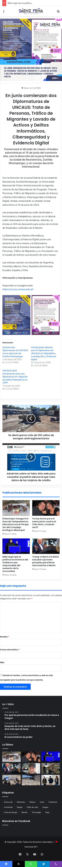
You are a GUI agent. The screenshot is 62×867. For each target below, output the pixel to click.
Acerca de (8, 802)
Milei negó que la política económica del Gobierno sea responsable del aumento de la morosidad (15, 564)
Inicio (26, 88)
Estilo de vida (32, 807)
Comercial (52, 802)
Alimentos (21, 802)
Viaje (47, 812)
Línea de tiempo (10, 812)
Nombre (4, 636)
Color (42, 802)
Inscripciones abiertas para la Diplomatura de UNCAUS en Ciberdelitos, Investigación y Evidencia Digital (43, 353)
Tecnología (36, 812)
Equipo (20, 807)
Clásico (32, 802)
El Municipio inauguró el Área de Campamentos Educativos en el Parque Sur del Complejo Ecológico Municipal (15, 524)
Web (2, 662)
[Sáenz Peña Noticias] (31, 11)
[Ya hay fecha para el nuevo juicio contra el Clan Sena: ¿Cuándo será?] (46, 508)
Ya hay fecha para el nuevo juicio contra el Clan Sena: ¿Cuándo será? (44, 523)
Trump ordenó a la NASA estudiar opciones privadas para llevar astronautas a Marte (45, 561)
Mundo (24, 812)
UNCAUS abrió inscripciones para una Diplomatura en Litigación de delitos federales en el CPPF (14, 376)
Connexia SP (30, 847)
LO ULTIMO (35, 88)
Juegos (45, 807)
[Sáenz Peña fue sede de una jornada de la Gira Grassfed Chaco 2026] (50, 780)
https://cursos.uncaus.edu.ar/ (17, 289)
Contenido (8, 807)
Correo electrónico (10, 649)
